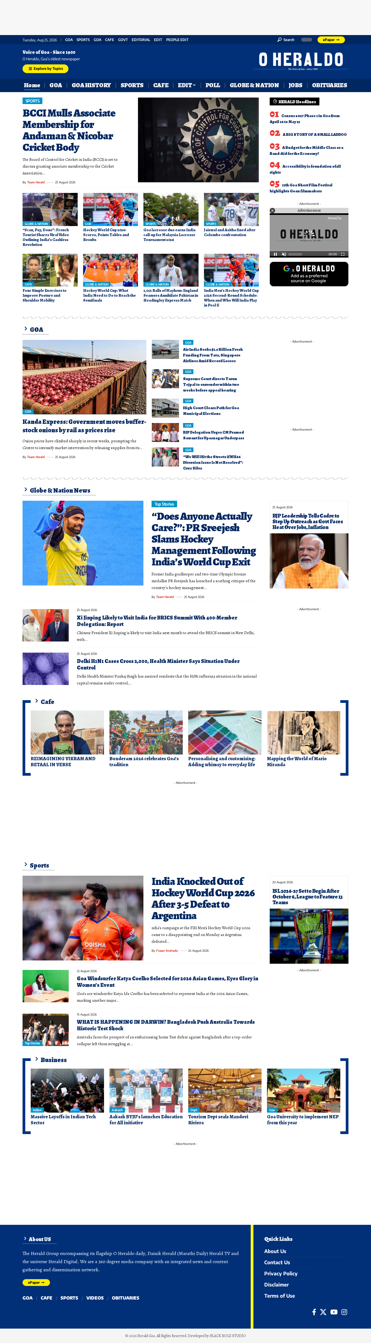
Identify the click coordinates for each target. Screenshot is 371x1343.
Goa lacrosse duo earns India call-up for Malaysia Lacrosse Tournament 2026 (169, 234)
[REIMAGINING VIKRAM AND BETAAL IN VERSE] (67, 732)
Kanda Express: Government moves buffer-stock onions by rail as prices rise (84, 425)
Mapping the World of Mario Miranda (297, 761)
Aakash (117, 1110)
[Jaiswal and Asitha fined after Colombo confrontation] (231, 209)
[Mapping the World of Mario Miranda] (303, 732)
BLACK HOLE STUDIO (228, 1335)
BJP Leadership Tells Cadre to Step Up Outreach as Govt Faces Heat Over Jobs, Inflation (307, 521)
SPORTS (83, 40)
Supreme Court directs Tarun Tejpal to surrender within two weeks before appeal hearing (211, 384)
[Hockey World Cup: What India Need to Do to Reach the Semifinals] (110, 270)
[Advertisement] (185, 16)
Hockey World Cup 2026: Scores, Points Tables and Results (106, 234)
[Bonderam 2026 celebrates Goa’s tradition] (146, 732)
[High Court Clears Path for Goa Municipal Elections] (165, 408)
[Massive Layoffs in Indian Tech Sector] (67, 1091)
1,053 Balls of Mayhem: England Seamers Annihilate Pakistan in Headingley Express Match (170, 295)
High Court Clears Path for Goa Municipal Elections (211, 410)
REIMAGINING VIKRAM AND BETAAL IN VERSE (63, 761)
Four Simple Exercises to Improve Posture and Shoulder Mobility (45, 295)
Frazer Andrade (167, 950)
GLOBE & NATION (36, 224)
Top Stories (164, 504)
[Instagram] (344, 1312)
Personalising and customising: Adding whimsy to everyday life (221, 761)
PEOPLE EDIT (177, 40)
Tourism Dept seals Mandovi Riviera (218, 1119)
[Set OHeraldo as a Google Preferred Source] (309, 273)
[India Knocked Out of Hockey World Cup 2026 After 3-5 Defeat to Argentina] (83, 918)
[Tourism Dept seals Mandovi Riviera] (225, 1091)
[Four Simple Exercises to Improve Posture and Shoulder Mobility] (50, 270)
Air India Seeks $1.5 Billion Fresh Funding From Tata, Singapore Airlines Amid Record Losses (213, 355)
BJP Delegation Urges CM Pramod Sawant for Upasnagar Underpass (213, 435)
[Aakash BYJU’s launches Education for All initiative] (146, 1091)
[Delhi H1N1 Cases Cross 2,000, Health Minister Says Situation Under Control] (46, 669)
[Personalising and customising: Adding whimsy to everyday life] (225, 732)
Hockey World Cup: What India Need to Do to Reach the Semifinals (109, 295)
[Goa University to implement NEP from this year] (303, 1091)
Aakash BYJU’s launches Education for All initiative (146, 1119)
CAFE (109, 40)
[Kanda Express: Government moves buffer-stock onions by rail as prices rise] (84, 377)
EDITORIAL (141, 40)
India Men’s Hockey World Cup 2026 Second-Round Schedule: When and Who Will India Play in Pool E (231, 298)
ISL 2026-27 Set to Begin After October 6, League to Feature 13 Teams (307, 896)
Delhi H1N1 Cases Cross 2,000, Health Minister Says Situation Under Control (158, 664)
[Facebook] (314, 1312)
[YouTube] (334, 1312)
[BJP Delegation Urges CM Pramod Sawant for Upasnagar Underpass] (165, 432)
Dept (193, 1110)
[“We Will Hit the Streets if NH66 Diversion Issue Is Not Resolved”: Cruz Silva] (165, 457)
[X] (323, 1312)
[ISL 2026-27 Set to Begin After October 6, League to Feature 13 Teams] (309, 936)
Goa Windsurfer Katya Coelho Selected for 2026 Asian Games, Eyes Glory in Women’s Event (167, 982)
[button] (285, 39)
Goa (97, 40)
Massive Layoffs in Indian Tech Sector (63, 1119)
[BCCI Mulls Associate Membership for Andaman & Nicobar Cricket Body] (198, 140)
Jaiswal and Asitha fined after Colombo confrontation (230, 232)
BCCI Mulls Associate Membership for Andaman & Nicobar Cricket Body (69, 130)
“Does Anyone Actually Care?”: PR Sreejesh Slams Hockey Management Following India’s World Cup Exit (204, 539)
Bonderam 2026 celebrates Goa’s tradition (144, 761)
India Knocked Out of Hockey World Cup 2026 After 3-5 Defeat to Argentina (203, 898)
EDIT (158, 40)
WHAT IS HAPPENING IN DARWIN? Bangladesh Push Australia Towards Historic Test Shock (166, 1025)
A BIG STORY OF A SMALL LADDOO (315, 134)
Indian (37, 1110)
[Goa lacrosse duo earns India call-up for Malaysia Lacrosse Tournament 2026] (171, 209)
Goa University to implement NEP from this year (303, 1119)
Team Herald (36, 182)
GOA (69, 40)
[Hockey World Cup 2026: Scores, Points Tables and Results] (110, 209)
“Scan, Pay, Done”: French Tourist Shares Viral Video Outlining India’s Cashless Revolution (46, 237)
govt (123, 40)
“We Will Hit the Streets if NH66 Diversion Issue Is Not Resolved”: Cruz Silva (213, 462)
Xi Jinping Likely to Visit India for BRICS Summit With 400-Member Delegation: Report (157, 621)
